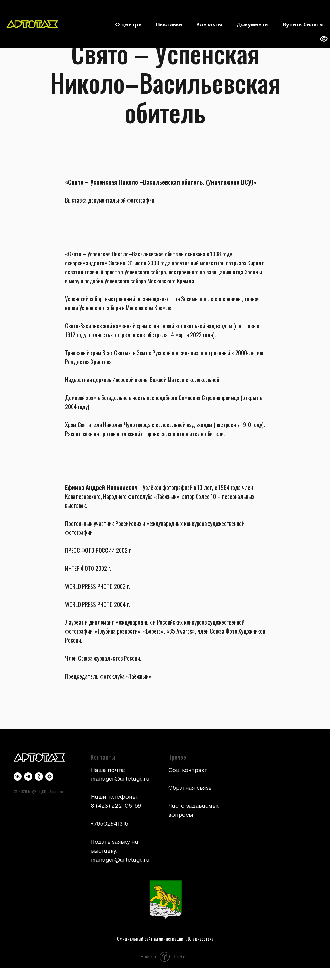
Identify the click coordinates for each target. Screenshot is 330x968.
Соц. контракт (187, 770)
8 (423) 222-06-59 (116, 806)
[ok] (39, 776)
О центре (128, 24)
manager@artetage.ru (120, 778)
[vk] (18, 776)
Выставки (169, 24)
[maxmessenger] (49, 776)
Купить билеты (303, 24)
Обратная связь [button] (190, 787)
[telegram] (28, 776)
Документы (253, 24)
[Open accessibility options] (323, 39)
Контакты (209, 24)
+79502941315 (109, 824)
